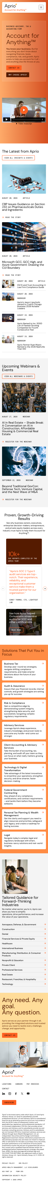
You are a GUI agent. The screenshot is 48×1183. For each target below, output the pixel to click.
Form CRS (19, 1171)
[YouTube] (28, 1093)
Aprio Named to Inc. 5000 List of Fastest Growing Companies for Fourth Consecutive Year (29, 326)
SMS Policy (23, 1163)
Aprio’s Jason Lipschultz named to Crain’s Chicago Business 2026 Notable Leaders (29, 305)
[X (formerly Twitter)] (22, 1093)
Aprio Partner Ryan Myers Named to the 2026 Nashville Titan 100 (31, 346)
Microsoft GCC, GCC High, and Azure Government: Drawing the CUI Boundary (23, 265)
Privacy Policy (8, 1163)
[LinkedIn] (3, 1093)
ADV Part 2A (7, 1171)
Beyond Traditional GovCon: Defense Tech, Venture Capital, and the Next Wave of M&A (22, 489)
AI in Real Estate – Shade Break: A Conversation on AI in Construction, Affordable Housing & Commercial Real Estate (23, 428)
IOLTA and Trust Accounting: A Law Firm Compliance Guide (31, 286)
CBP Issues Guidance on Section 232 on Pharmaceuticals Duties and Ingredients (23, 207)
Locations (6, 1084)
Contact (5, 1088)
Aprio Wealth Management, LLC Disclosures (20, 1167)
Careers (19, 1084)
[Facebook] (15, 1093)
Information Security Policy (14, 1176)
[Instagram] (9, 1093)
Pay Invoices (33, 1084)
